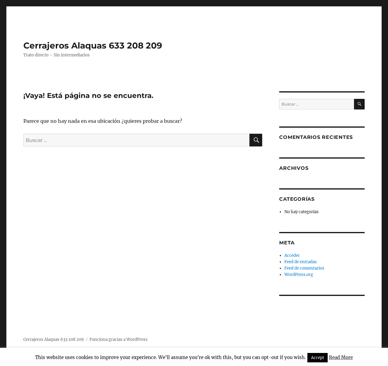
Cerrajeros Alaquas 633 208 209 (92, 45)
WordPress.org (298, 274)
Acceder (292, 255)
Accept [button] (317, 357)
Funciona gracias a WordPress (118, 339)
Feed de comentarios (304, 268)
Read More (341, 357)
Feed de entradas (300, 261)
